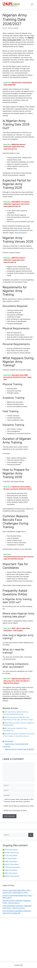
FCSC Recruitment (11, 855)
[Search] (30, 835)
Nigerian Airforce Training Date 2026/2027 (19, 749)
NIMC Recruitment (11, 870)
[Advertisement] (18, 939)
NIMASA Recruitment (12, 876)
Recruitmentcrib (20, 233)
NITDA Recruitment (11, 850)
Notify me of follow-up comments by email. (19, 806)
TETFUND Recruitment (12, 867)
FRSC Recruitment (11, 873)
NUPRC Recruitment (12, 852)
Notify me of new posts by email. (15, 810)
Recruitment (9, 741)
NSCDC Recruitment (12, 864)
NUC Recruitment (11, 858)
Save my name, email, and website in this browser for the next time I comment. (18, 800)
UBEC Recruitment (11, 861)
